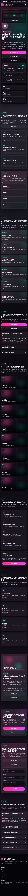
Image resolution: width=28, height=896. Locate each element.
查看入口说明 (15, 56)
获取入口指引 (14, 324)
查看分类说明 (14, 563)
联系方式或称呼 (6, 769)
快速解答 (15, 60)
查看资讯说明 (14, 328)
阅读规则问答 (14, 697)
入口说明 (2, 871)
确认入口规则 (14, 760)
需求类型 (5, 774)
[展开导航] (25, 4)
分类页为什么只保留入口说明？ (10, 842)
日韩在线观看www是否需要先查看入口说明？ (12, 814)
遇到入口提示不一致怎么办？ (9, 352)
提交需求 (15, 789)
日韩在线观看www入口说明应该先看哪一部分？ (12, 334)
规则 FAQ (3, 874)
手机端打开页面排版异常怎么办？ (10, 832)
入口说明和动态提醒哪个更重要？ (10, 827)
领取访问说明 (15, 20)
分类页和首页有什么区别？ (9, 347)
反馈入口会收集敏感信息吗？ (9, 837)
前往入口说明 (14, 126)
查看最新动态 (14, 694)
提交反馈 (2, 876)
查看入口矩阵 (14, 728)
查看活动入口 (15, 52)
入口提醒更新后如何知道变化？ (10, 847)
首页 (2, 869)
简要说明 (5, 780)
